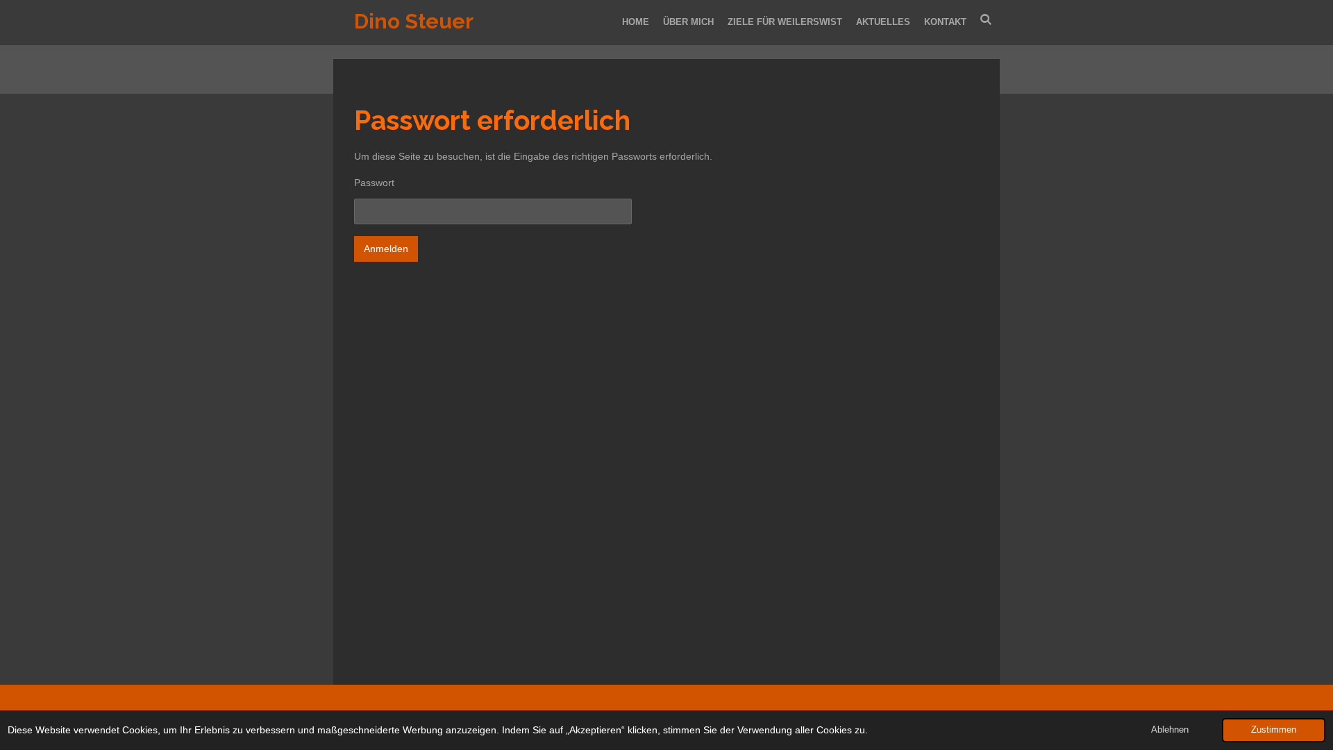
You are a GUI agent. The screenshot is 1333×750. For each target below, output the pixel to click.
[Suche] (986, 20)
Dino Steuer (413, 21)
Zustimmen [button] (1273, 730)
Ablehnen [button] (1170, 730)
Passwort (374, 182)
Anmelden (386, 248)
